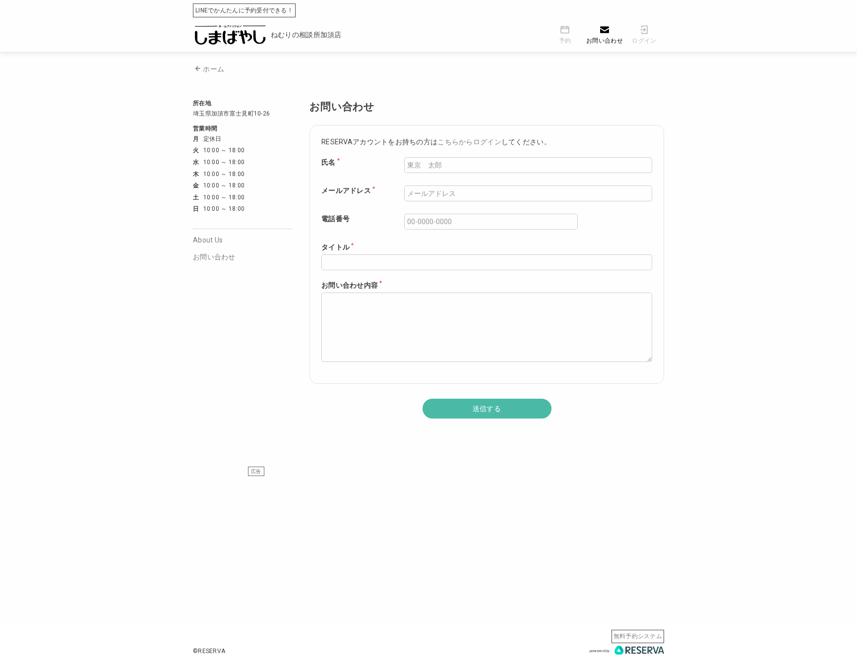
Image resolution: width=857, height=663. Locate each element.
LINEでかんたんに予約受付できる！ (244, 10)
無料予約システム (637, 636)
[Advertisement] (428, 545)
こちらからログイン (469, 142)
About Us (208, 240)
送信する (487, 409)
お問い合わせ (214, 257)
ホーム (213, 69)
